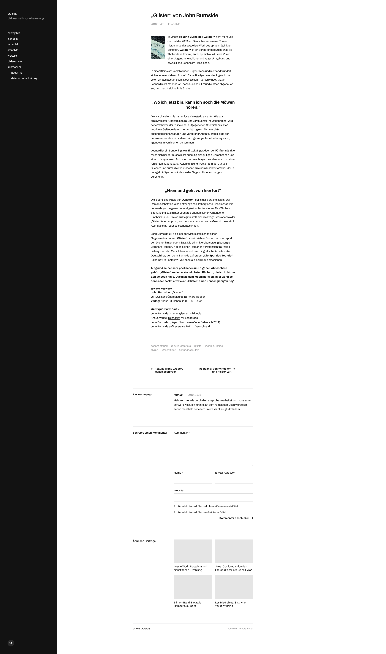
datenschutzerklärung (24, 78)
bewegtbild (14, 33)
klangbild (13, 38)
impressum (14, 66)
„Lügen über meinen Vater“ (186, 322)
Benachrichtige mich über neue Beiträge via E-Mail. (202, 512)
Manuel (178, 394)
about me (16, 72)
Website (179, 490)
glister (198, 345)
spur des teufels (189, 350)
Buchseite (174, 317)
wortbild (12, 55)
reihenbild (13, 44)
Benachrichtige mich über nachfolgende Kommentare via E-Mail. (208, 506)
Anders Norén (246, 628)
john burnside (215, 345)
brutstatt (12, 13)
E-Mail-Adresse (225, 472)
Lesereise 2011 (182, 326)
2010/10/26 (157, 24)
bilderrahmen (15, 61)
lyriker (155, 350)
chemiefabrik (160, 345)
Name (178, 472)
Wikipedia (195, 313)
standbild (13, 50)
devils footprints (181, 345)
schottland (170, 350)
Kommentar (182, 432)
